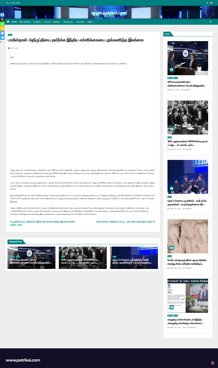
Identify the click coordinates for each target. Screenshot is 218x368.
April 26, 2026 (175, 209)
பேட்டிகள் (47, 22)
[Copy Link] (2, 28)
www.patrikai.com (109, 13)
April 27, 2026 (175, 149)
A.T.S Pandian (190, 327)
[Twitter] (2, 33)
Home (14, 22)
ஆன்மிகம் (56, 22)
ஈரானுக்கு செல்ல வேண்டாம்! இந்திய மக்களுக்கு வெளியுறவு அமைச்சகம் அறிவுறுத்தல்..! (184, 323)
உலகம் (10, 34)
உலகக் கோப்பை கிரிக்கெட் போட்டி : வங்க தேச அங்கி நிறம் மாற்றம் (124, 221)
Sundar (187, 90)
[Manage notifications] (212, 363)
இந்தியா (12, 256)
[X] (2, 19)
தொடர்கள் (80, 22)
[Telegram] (2, 37)
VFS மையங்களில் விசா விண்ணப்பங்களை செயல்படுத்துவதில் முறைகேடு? (30, 262)
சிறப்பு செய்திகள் (25, 22)
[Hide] (1, 42)
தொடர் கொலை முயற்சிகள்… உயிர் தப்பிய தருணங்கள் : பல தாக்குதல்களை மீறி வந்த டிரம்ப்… (133, 262)
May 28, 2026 (175, 90)
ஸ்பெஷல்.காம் (68, 22)
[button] (210, 22)
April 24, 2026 (175, 268)
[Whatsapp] (2, 24)
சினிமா (90, 22)
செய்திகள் (37, 22)
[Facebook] (2, 15)
